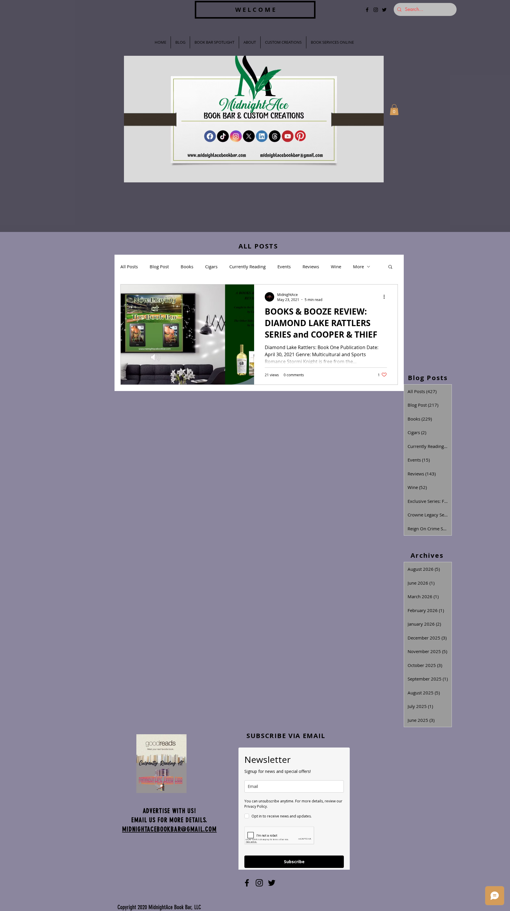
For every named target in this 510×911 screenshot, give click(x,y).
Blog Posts (428, 377)
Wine (336, 266)
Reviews (311, 266)
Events (284, 266)
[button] (394, 109)
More (358, 266)
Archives (427, 555)
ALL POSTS (258, 246)
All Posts (129, 266)
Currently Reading (247, 266)
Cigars (211, 266)
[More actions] (386, 296)
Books (187, 266)
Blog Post (159, 266)
